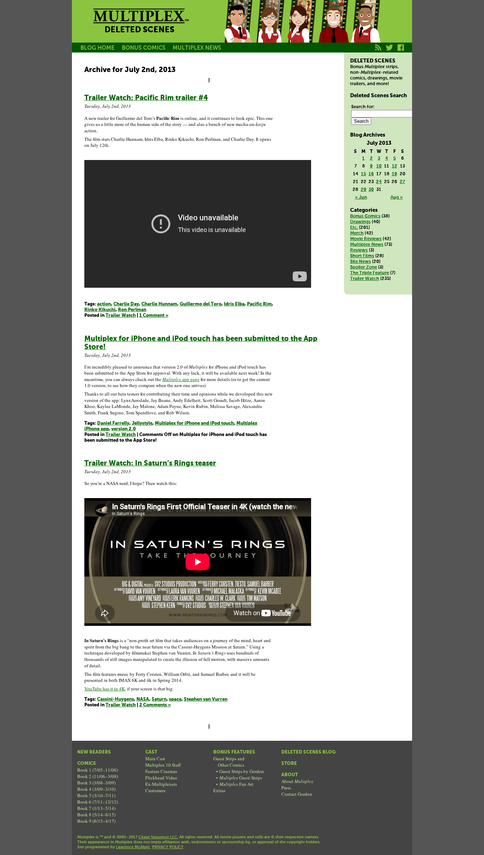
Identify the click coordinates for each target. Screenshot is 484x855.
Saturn (159, 699)
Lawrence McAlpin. (133, 847)
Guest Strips (240, 777)
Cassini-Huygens (115, 699)
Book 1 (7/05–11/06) (97, 770)
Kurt (333, 29)
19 (394, 174)
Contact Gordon (296, 794)
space (175, 699)
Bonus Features (234, 752)
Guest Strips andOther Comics (228, 761)
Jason (238, 29)
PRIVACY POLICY (168, 847)
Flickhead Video (161, 777)
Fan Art (236, 784)
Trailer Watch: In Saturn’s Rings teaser (150, 463)
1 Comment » (153, 315)
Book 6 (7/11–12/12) (97, 802)
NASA (142, 699)
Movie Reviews (366, 239)
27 (402, 182)
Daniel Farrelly (113, 423)
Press (286, 787)
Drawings (360, 222)
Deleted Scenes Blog (308, 752)
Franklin (365, 29)
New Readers (94, 752)
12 (394, 166)
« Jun (361, 197)
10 (379, 166)
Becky (270, 29)
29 (363, 189)
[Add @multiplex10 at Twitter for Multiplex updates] (389, 51)
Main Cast (155, 758)
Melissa (301, 29)
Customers (155, 790)
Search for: (363, 107)
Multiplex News (366, 244)
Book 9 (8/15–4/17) (96, 821)
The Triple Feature (369, 273)
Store (289, 763)
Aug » (396, 197)
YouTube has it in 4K (104, 688)
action (104, 304)
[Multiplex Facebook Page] (401, 51)
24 (379, 182)
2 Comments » (155, 705)
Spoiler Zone (363, 267)
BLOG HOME (97, 48)
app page (180, 379)
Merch (357, 233)
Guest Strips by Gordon (241, 771)
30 (371, 189)
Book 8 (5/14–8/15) (96, 814)
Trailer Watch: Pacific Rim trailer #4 (146, 98)
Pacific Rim (259, 304)
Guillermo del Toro (200, 304)
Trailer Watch (121, 315)
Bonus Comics (365, 216)
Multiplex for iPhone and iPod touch (194, 423)
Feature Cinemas (161, 771)
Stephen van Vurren (205, 699)
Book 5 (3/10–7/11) (96, 795)
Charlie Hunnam (159, 304)
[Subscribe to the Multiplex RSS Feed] (378, 51)
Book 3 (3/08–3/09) (96, 782)
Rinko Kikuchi (100, 310)
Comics (86, 763)
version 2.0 (123, 429)
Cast (151, 752)
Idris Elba (234, 304)
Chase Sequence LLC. (158, 837)
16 (371, 174)
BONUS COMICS (143, 48)
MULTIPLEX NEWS (197, 48)
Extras (219, 790)
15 (363, 174)
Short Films (362, 256)
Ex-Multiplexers (161, 784)
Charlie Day (126, 304)
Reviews (359, 250)
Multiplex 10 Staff (163, 765)
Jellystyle (142, 423)
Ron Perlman (132, 310)
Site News (360, 261)
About (289, 775)
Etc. (354, 227)
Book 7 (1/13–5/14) (96, 808)
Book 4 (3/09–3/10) (96, 789)
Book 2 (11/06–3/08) (97, 776)
